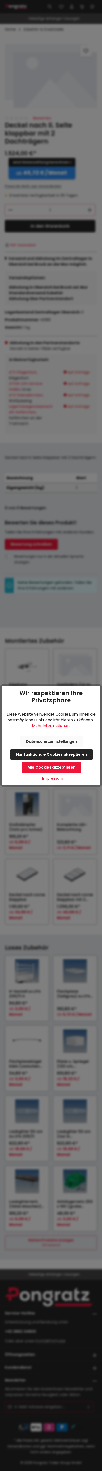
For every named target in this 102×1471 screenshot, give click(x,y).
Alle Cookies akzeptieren (51, 767)
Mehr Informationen (51, 725)
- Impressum (51, 778)
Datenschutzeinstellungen (51, 741)
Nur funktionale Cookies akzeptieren (51, 754)
